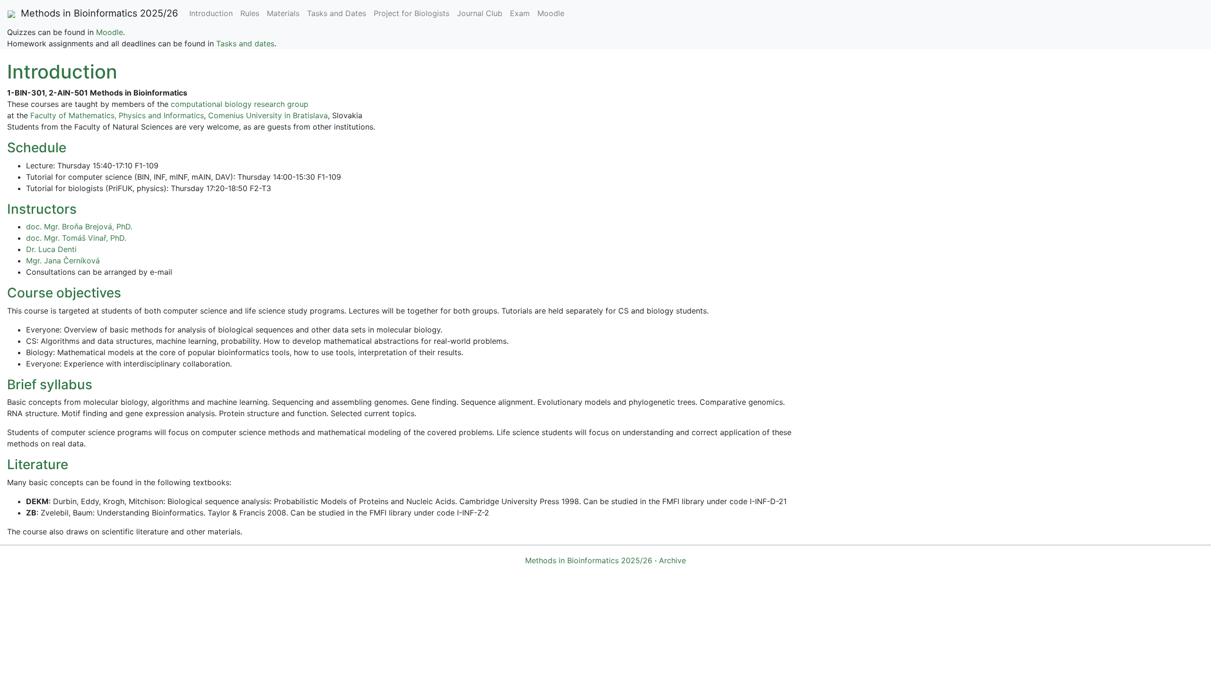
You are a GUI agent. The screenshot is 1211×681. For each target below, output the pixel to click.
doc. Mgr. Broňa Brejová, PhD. (79, 226)
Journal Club (479, 13)
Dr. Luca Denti (51, 249)
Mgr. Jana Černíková (63, 260)
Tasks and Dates (336, 13)
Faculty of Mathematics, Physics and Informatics (117, 115)
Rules (249, 13)
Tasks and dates (245, 43)
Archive (672, 560)
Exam (520, 13)
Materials (283, 13)
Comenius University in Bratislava (268, 115)
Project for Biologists (411, 13)
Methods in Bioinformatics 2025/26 (96, 13)
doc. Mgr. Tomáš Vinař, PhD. (76, 238)
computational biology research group (239, 104)
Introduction (211, 13)
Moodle (550, 13)
